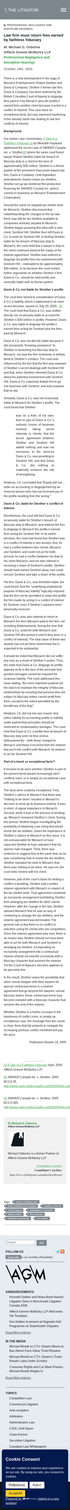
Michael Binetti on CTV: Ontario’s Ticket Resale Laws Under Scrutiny (35, 1359)
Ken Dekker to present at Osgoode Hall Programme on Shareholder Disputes (35, 1323)
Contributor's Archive (49, 1166)
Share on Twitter (17, 1193)
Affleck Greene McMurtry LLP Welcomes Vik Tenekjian (36, 1313)
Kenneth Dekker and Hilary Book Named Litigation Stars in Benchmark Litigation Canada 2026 (36, 1301)
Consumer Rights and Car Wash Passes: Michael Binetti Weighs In (36, 1369)
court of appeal (14, 1210)
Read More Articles (18, 1332)
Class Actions (18, 1434)
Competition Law (20, 1398)
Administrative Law (22, 1422)
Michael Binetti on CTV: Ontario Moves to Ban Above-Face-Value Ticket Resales (36, 1348)
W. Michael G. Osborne (22, 47)
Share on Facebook (8, 1193)
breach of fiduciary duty (27, 1202)
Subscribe (13, 1257)
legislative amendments (18, 1218)
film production (36, 1214)
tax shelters (42, 1218)
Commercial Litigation (23, 1404)
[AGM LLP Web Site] (26, 1286)
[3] (60, 306)
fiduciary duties (15, 1214)
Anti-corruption (19, 1410)
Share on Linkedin (26, 1193)
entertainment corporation (41, 1210)
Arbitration (16, 1416)
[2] (24, 152)
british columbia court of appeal (22, 1206)
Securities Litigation (22, 1440)
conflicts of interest (52, 1206)
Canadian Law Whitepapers (27, 1446)
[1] (31, 143)
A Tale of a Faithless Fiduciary (27, 1065)
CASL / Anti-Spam (21, 1428)
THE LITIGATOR (23, 10)
